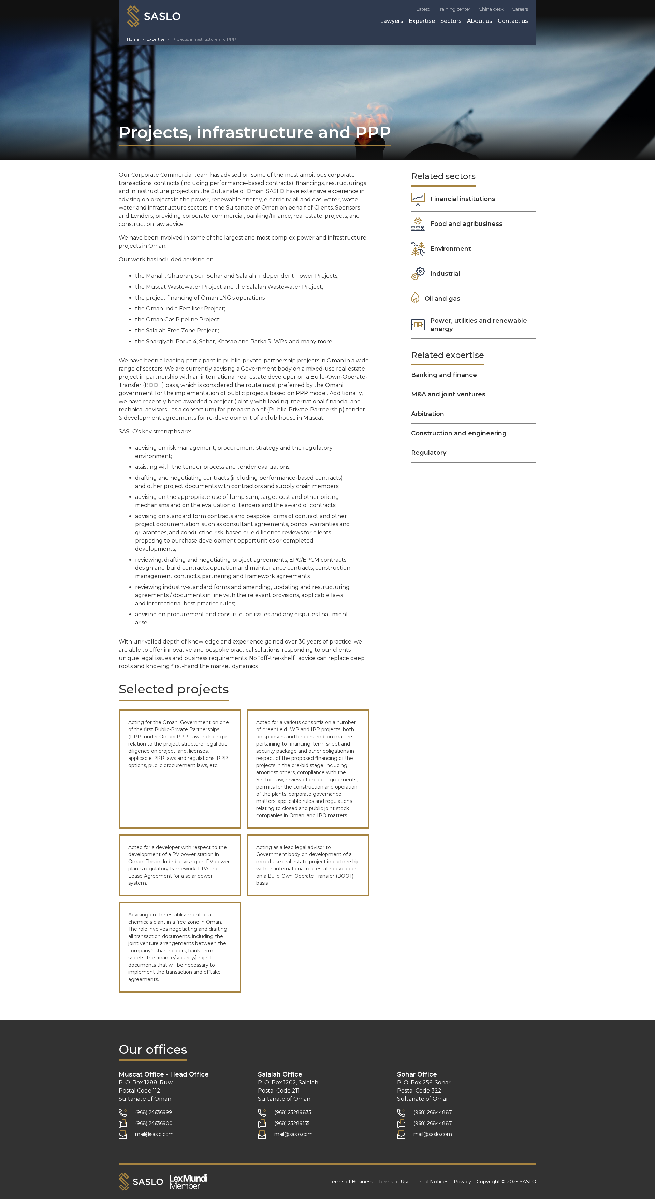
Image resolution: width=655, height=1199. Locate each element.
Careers (520, 9)
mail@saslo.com (154, 1134)
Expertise (422, 21)
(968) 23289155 (291, 1123)
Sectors (451, 21)
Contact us (513, 21)
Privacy (462, 1182)
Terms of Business (351, 1182)
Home (133, 39)
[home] (153, 16)
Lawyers (391, 21)
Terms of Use (394, 1182)
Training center (454, 9)
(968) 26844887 (432, 1112)
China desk (491, 9)
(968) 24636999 (153, 1112)
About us (479, 21)
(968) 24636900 (154, 1123)
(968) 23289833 (292, 1112)
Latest (423, 9)
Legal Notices (431, 1182)
